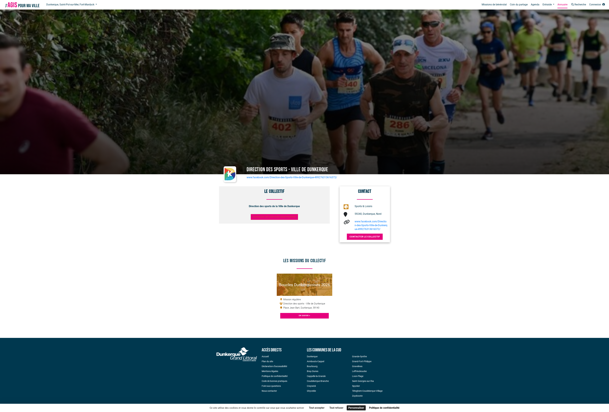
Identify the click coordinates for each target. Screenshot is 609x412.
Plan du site (267, 361)
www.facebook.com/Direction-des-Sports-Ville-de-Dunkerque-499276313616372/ (292, 177)
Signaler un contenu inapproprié (274, 217)
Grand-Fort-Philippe (361, 361)
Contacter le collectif (365, 236)
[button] (578, 4)
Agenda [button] (535, 4)
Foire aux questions (271, 386)
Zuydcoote (357, 396)
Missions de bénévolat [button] (494, 4)
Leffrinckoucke (359, 371)
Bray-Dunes (312, 371)
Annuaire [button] (562, 4)
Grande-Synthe (359, 356)
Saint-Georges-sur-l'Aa (363, 381)
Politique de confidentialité (275, 376)
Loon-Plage (357, 376)
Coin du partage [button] (519, 4)
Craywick (311, 386)
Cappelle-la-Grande (316, 376)
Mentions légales (270, 371)
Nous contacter (269, 391)
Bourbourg (312, 366)
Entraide (547, 4)
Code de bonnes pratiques (274, 381)
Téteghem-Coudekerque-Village (367, 391)
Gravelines (357, 366)
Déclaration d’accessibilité (274, 366)
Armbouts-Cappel (315, 361)
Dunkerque (312, 356)
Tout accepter (316, 407)
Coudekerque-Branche (318, 381)
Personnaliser (356, 407)
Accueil (265, 356)
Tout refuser (336, 407)
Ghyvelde (311, 391)
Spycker (356, 386)
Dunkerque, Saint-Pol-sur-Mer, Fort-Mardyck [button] (70, 4)
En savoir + (304, 316)
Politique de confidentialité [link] (384, 407)
